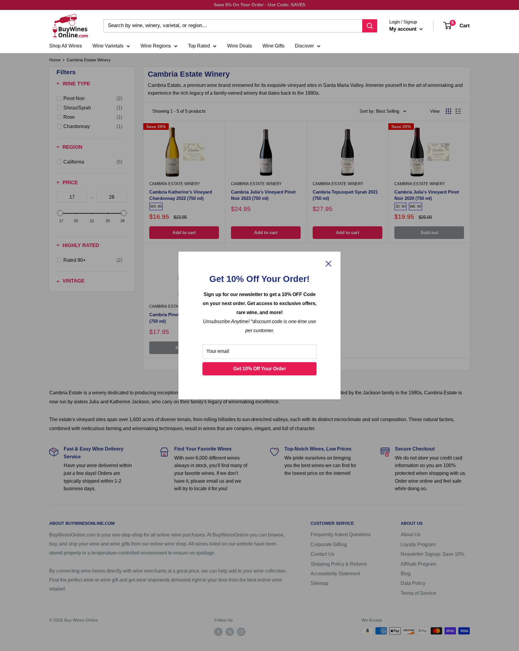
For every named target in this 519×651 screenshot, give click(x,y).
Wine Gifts (273, 45)
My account (403, 29)
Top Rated (199, 45)
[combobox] (232, 25)
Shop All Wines (65, 45)
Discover (304, 45)
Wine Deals (239, 45)
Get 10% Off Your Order (259, 368)
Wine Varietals (108, 45)
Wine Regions (156, 45)
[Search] (369, 25)
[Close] (329, 263)
